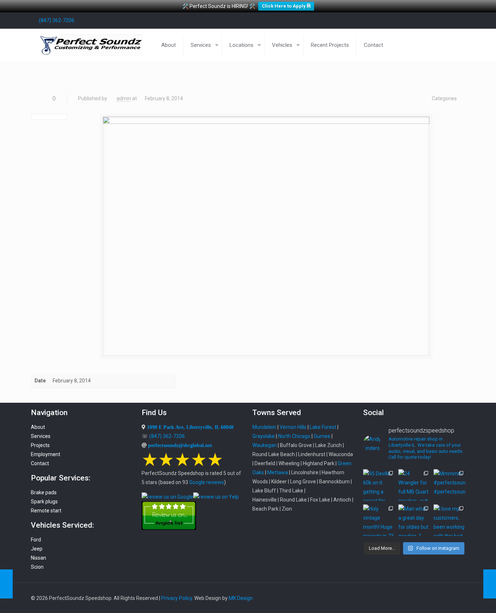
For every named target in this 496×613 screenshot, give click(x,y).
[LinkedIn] (432, 20)
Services (40, 436)
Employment (45, 454)
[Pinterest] (442, 20)
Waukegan (264, 445)
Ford (36, 540)
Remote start (46, 510)
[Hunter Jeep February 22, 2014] (6, 583)
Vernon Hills (293, 427)
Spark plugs (44, 501)
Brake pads (44, 492)
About (38, 427)
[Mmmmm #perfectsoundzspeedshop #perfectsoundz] (449, 485)
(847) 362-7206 (56, 20)
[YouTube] (422, 20)
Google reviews (206, 482)
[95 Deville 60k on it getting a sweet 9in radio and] (379, 485)
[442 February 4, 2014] (489, 583)
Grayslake (263, 436)
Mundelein (264, 427)
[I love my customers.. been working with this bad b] (449, 520)
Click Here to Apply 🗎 (286, 6)
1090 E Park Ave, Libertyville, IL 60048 (190, 427)
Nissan (38, 558)
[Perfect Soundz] (90, 45)
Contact (40, 463)
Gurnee (322, 436)
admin (124, 98)
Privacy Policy (176, 598)
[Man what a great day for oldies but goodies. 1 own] (414, 520)
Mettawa (277, 472)
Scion (37, 567)
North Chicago (294, 436)
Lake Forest (323, 427)
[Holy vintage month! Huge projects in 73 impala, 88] (379, 520)
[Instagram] (451, 20)
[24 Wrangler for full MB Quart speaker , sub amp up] (414, 485)
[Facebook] (412, 20)
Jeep (36, 549)
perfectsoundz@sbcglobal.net (180, 445)
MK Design (241, 598)
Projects (40, 445)
